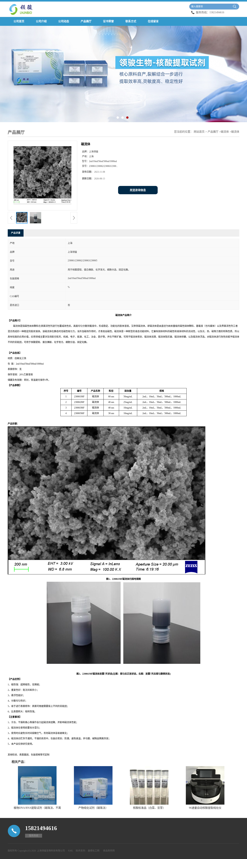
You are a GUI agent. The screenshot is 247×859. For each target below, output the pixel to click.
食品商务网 (109, 850)
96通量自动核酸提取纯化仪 (205, 807)
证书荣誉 (108, 21)
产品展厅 (86, 21)
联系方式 (130, 21)
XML (70, 850)
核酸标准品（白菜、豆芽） (149, 807)
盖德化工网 (93, 850)
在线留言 (153, 21)
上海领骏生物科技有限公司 (51, 850)
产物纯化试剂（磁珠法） (93, 807)
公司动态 (63, 21)
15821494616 (216, 12)
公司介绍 (41, 21)
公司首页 (19, 21)
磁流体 (225, 131)
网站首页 (199, 131)
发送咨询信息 (138, 190)
